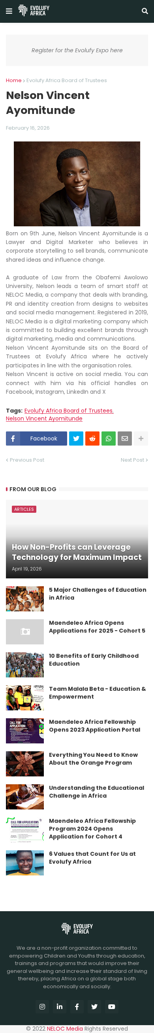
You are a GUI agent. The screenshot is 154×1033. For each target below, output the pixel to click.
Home (14, 80)
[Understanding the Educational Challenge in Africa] (25, 796)
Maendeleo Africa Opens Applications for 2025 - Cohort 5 (97, 627)
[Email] (125, 438)
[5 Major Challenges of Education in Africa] (25, 598)
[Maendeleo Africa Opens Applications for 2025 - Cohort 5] (25, 631)
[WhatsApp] (108, 438)
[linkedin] (59, 1006)
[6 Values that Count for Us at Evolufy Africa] (25, 862)
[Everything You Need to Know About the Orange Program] (25, 763)
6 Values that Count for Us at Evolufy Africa (92, 858)
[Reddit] (92, 438)
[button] (9, 11)
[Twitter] (76, 438)
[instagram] (42, 1006)
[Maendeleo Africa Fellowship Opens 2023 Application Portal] (25, 730)
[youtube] (111, 1006)
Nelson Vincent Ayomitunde (44, 419)
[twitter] (94, 1006)
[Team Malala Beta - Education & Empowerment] (25, 697)
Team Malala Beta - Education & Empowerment (97, 693)
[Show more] (141, 438)
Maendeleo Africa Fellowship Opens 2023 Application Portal (94, 726)
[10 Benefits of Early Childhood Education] (25, 664)
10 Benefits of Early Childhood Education (94, 660)
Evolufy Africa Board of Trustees (66, 80)
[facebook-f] (77, 1006)
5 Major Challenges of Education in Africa (97, 594)
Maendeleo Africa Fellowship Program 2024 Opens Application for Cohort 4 (92, 828)
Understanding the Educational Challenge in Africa (96, 792)
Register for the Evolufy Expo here (77, 50)
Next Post (132, 459)
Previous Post (27, 459)
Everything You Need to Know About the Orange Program (93, 759)
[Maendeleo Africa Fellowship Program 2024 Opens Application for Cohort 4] (25, 829)
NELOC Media (65, 1029)
